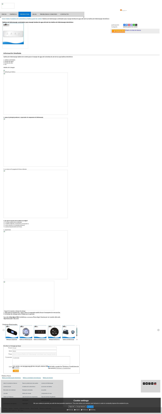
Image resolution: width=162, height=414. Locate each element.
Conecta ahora (120, 31)
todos (8, 19)
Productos (24, 14)
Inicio (4, 14)
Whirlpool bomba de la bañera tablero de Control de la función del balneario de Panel (54, 340)
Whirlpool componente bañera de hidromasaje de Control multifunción (11, 340)
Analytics (78, 409)
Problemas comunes (48, 14)
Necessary (70, 409)
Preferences (85, 409)
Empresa (13, 14)
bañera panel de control (35, 19)
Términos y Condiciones (63, 368)
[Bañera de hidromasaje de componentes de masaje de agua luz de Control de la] (40, 331)
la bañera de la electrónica (18, 19)
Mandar (17, 371)
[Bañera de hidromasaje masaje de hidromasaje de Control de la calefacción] (68, 331)
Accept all (90, 406)
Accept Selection (81, 406)
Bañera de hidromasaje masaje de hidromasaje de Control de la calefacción (68, 340)
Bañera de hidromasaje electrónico (11, 377)
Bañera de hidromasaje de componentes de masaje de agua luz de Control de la (40, 340)
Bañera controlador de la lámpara (32, 377)
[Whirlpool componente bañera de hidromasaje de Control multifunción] (11, 331)
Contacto (64, 14)
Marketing (92, 409)
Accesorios (16, 367)
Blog (35, 14)
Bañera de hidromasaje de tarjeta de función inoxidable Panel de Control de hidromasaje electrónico (26, 340)
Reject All (71, 406)
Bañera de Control (48, 377)
